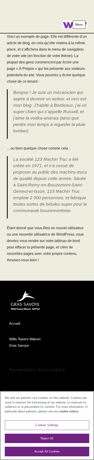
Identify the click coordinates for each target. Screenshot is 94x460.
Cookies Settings (46, 425)
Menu (79, 24)
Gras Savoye (19, 345)
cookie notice (68, 411)
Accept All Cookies (47, 451)
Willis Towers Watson (25, 339)
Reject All (47, 438)
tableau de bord (67, 241)
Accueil (14, 323)
